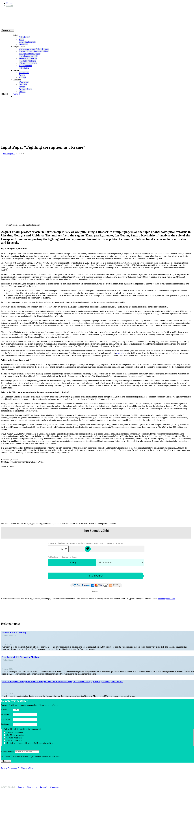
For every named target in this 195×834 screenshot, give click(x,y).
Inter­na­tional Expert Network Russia (34, 49)
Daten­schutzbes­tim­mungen (23, 756)
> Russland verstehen (28, 63)
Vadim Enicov (8, 660)
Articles (22, 75)
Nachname (6, 719)
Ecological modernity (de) (29, 54)
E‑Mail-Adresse (7, 752)
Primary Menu (7, 30)
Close (4, 94)
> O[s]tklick (24, 68)
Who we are (24, 82)
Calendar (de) (24, 37)
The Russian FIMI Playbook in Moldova (20, 657)
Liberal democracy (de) (28, 56)
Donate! (9, 3)
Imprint (21, 787)
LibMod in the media (27, 42)
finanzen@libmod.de (166, 599)
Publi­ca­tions (24, 72)
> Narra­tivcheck (25, 65)
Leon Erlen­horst (9, 635)
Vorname (6, 714)
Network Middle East (28, 58)
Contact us (54, 787)
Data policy (32, 787)
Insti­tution (6, 724)
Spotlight (22, 77)
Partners (22, 87)
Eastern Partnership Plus (11, 768)
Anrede (7, 710)
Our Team (23, 84)
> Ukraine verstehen (27, 61)
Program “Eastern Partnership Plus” (34, 51)
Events (21, 39)
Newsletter (23, 44)
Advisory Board (25, 89)
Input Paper (9, 154)
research (119, 353)
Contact (16, 94)
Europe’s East (27, 768)
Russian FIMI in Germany (14, 632)
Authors (22, 91)
